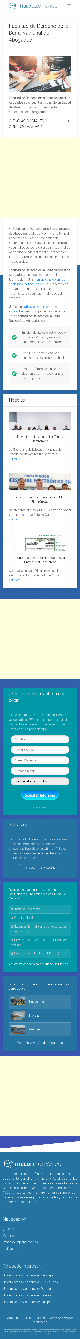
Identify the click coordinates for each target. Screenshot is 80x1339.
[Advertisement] (40, 178)
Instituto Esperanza (26, 909)
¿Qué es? (9, 1229)
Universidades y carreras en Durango (28, 1275)
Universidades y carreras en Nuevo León (30, 1282)
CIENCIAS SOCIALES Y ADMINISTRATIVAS (28, 124)
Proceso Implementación (20, 1242)
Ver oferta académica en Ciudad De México (38, 964)
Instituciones (11, 1249)
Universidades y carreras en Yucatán (27, 1288)
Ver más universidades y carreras (40, 1042)
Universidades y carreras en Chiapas (27, 1302)
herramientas (45, 853)
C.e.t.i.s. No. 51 (24, 918)
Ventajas (9, 1235)
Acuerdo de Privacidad (40, 807)
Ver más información (40, 868)
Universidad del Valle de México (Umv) (39, 953)
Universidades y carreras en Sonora (27, 1295)
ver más (14, 459)
